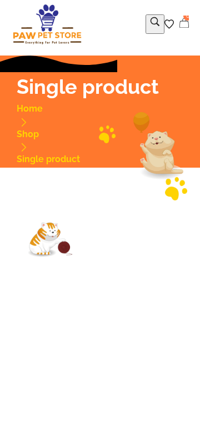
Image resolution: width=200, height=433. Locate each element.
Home (30, 108)
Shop (28, 134)
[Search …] (155, 24)
